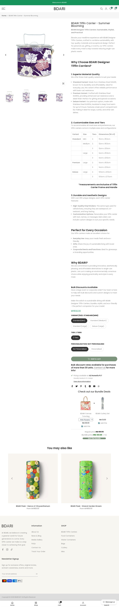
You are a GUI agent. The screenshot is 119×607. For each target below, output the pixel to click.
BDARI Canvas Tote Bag (85, 414)
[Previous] (5, 55)
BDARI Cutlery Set (103, 413)
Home (4, 15)
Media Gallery (36, 540)
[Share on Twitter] (77, 386)
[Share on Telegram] (90, 386)
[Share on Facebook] (72, 386)
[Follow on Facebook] (3, 549)
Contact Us (36, 547)
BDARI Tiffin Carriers (69, 532)
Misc (63, 551)
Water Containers (68, 540)
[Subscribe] (35, 574)
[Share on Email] (94, 386)
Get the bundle (94, 438)
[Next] (63, 55)
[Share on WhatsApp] (99, 386)
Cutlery (64, 547)
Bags (63, 543)
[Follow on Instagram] (7, 549)
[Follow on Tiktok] (12, 549)
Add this (87, 426)
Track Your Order (38, 551)
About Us (35, 532)
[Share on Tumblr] (85, 386)
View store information (82, 381)
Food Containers (68, 536)
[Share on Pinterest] (81, 386)
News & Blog (36, 536)
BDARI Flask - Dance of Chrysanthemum (33, 506)
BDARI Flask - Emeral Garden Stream (86, 506)
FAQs (33, 543)
